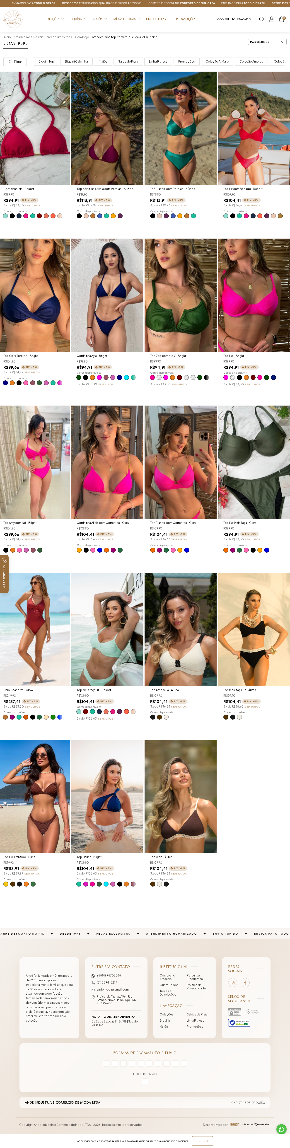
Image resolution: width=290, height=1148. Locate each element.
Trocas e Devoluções (168, 992)
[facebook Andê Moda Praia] (245, 982)
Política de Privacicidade (196, 986)
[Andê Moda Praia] (49, 982)
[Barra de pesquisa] (261, 20)
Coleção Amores (251, 61)
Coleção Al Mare (217, 61)
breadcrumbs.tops (59, 37)
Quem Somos (169, 985)
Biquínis (76, 19)
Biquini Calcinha (76, 61)
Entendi (202, 1141)
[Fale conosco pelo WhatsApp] (281, 1129)
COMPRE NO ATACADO (234, 19)
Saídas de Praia (125, 19)
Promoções (186, 19)
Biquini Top (46, 61)
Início (7, 37)
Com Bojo (82, 37)
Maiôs (97, 19)
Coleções (52, 19)
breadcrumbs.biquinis (29, 37)
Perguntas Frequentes (195, 977)
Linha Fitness (156, 19)
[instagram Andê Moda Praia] (232, 982)
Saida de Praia (128, 61)
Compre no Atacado (167, 977)
